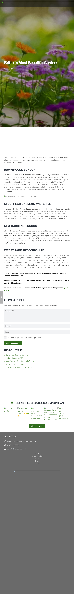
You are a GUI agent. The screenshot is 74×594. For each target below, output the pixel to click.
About (37, 458)
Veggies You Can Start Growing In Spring (19, 361)
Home (37, 453)
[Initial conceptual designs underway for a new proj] (37, 413)
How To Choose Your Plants (14, 364)
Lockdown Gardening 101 (13, 358)
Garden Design (37, 456)
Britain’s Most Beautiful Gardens (16, 355)
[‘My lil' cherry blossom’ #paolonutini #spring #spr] (63, 413)
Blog (37, 461)
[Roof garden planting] (10, 413)
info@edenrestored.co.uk (16, 449)
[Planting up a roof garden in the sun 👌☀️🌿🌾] (23, 413)
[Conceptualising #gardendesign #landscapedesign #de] (50, 413)
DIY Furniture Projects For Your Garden (18, 367)
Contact (37, 463)
